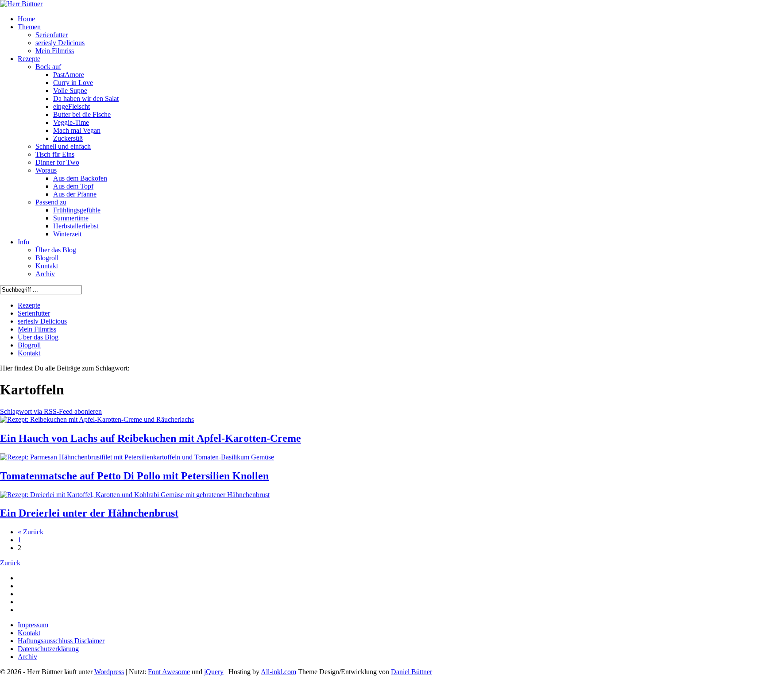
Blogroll (46, 258)
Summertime (71, 218)
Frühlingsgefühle (76, 210)
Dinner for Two (57, 162)
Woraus (46, 170)
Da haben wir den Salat (86, 98)
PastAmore (68, 74)
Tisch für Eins (54, 154)
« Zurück (30, 532)
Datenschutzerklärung (48, 648)
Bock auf (48, 66)
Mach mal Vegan (76, 130)
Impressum (33, 625)
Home (26, 19)
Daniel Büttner (411, 671)
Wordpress (109, 671)
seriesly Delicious (60, 42)
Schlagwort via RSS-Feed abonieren (51, 411)
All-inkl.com (278, 671)
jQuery (214, 671)
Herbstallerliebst (75, 226)
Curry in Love (73, 82)
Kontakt (46, 266)
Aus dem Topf (73, 186)
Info (23, 242)
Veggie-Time (71, 122)
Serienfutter (51, 35)
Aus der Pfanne (75, 194)
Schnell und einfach (63, 146)
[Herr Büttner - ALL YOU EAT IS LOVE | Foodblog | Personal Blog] (21, 4)
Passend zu (50, 202)
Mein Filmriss (54, 50)
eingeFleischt (71, 106)
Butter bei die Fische (82, 114)
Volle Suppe (70, 90)
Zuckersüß (68, 138)
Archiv (45, 274)
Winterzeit (67, 234)
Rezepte (29, 58)
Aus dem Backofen (80, 178)
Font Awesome (169, 671)
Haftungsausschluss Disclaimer (61, 640)
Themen (29, 27)
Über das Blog (55, 250)
